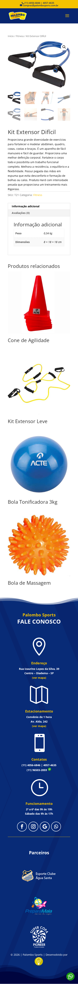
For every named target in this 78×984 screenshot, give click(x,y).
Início (11, 36)
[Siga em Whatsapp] (56, 826)
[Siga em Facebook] (22, 826)
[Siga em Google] (45, 826)
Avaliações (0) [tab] (21, 213)
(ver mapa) (39, 677)
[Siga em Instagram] (33, 826)
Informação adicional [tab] (25, 206)
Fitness (20, 36)
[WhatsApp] (70, 976)
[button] (64, 47)
